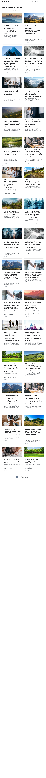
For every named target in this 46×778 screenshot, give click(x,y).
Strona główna (40, 1)
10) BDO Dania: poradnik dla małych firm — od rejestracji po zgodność (12, 461)
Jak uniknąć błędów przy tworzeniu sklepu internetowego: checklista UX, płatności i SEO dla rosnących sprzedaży (33, 367)
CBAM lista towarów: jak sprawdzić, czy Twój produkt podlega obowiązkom (11, 212)
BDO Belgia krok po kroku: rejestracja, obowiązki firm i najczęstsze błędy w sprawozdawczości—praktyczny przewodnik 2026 (33, 93)
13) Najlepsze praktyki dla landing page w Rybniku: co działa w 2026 (32, 461)
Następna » (27, 477)
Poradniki (34, 1)
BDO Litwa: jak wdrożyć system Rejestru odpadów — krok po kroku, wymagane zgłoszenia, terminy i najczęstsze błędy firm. (12, 123)
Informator (5, 2)
